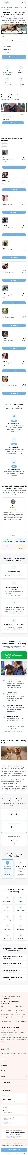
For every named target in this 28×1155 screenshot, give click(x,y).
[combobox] (15, 40)
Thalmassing (23, 7)
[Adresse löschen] (22, 40)
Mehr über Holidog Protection (13, 731)
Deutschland (10, 7)
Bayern (17, 7)
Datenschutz (9, 1143)
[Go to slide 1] (12, 535)
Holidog (3, 7)
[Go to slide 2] (13, 535)
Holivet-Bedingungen (20, 1145)
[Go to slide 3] (14, 535)
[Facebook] (2, 1059)
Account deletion (18, 1143)
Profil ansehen (14, 167)
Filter (5, 145)
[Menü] (24, 2)
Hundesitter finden (15, 57)
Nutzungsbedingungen (8, 1145)
